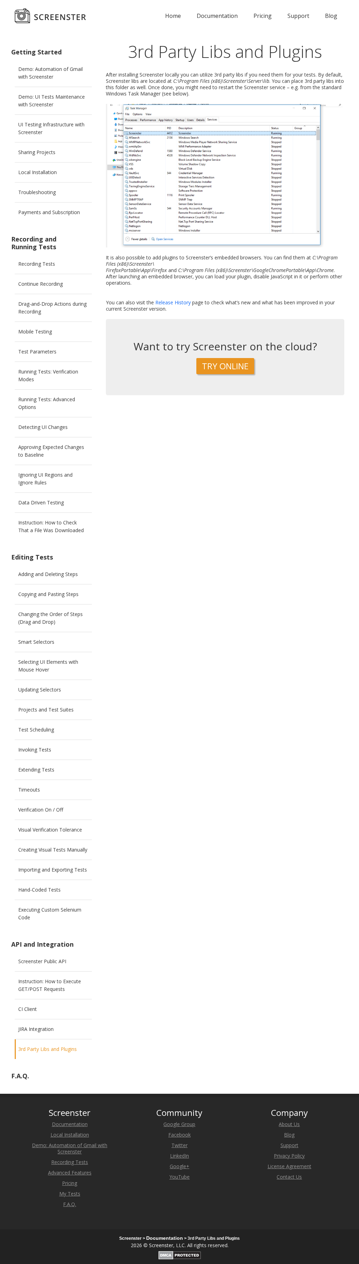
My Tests (69, 1193)
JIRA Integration (36, 1029)
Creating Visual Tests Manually (52, 849)
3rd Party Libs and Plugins (47, 1049)
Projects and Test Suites (46, 709)
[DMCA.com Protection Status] (179, 1254)
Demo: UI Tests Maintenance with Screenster (51, 100)
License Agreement (289, 1166)
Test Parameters (37, 351)
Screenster (161, 1245)
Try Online (225, 366)
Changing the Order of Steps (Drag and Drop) (50, 618)
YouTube (179, 1176)
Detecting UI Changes (43, 427)
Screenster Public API (42, 961)
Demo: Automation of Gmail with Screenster (50, 73)
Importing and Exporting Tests (52, 869)
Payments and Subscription (49, 212)
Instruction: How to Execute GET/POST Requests (49, 985)
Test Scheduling (36, 729)
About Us (289, 1124)
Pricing (262, 16)
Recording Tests (36, 263)
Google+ (179, 1166)
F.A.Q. (20, 1076)
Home (173, 16)
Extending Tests (36, 769)
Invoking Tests (34, 749)
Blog (331, 16)
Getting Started (36, 52)
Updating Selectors (39, 689)
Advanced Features (70, 1172)
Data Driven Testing (41, 502)
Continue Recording (40, 283)
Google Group (179, 1124)
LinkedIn (179, 1155)
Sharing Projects (36, 152)
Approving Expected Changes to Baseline (51, 451)
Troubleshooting (37, 192)
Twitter (179, 1145)
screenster (50, 15)
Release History (173, 302)
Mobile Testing (35, 331)
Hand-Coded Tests (39, 889)
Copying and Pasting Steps (48, 594)
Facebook (179, 1134)
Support (298, 16)
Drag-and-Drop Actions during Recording (52, 307)
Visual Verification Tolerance (50, 829)
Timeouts (29, 789)
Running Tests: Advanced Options (46, 403)
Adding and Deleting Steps (48, 574)
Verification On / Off (40, 809)
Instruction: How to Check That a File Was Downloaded (51, 526)
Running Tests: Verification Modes (48, 375)
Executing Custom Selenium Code (49, 913)
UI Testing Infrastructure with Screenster (51, 128)
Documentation (217, 16)
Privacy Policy (289, 1155)
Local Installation (37, 172)
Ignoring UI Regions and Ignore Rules (45, 478)
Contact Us (289, 1176)
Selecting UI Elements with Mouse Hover (48, 666)
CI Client (27, 1009)
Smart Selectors (36, 641)
